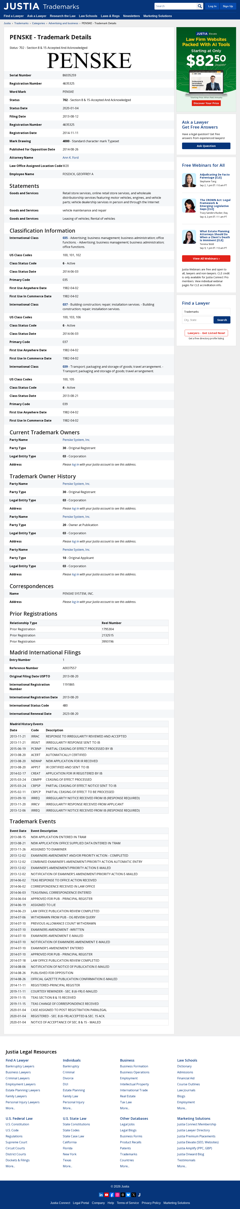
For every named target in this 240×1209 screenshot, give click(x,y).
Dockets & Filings (18, 1160)
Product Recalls (130, 1142)
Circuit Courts (15, 1148)
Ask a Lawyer (36, 16)
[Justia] (21, 6)
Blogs (181, 1096)
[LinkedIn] (101, 1195)
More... (10, 1108)
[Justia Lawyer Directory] (139, 1195)
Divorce (68, 1078)
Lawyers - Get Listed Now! (206, 333)
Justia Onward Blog (190, 1154)
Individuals (72, 1060)
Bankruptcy (71, 1066)
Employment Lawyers (21, 1084)
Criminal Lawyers (18, 1078)
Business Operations (134, 1072)
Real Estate (128, 1096)
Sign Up (228, 6)
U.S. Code (12, 1130)
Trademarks (21, 23)
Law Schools (88, 16)
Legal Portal (81, 1203)
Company (98, 1203)
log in (75, 464)
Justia (7, 23)
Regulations (14, 1136)
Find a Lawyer (14, 16)
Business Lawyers (18, 1072)
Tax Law (126, 1102)
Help (111, 1203)
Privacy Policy (151, 1203)
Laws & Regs (110, 16)
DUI (65, 1084)
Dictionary (184, 1066)
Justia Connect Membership (196, 1124)
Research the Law (62, 16)
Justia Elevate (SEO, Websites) (198, 1142)
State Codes (71, 1130)
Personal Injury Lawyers (23, 1102)
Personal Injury (73, 1102)
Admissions (185, 1072)
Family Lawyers (16, 1096)
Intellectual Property (134, 1084)
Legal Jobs (127, 1124)
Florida (67, 1148)
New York (69, 1154)
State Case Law (73, 1136)
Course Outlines (188, 1084)
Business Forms (131, 1136)
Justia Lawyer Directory (193, 1130)
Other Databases (134, 1118)
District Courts (16, 1154)
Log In (212, 6)
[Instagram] (117, 1195)
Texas (67, 1160)
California (69, 1142)
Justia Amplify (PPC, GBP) (194, 1148)
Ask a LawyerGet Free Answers (200, 124)
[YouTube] (106, 1195)
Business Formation (134, 1066)
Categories (38, 23)
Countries (127, 1160)
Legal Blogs (128, 1130)
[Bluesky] (128, 1195)
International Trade (134, 1090)
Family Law (70, 1096)
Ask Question (206, 146)
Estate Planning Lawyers (23, 1090)
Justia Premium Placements (196, 1136)
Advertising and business (63, 23)
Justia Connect (60, 1203)
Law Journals (186, 1090)
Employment (129, 1078)
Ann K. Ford (71, 157)
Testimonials (186, 1160)
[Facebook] (112, 1195)
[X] (133, 1195)
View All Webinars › (206, 258)
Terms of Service (128, 1203)
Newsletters (131, 16)
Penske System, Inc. (76, 440)
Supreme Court (16, 1142)
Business (127, 1060)
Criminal (68, 1072)
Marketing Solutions (157, 16)
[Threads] (123, 1195)
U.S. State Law (74, 1118)
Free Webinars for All (203, 165)
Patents (125, 1148)
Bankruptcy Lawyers (20, 1066)
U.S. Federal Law (19, 1118)
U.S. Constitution (17, 1124)
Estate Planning (74, 1090)
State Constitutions (76, 1124)
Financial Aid (185, 1078)
